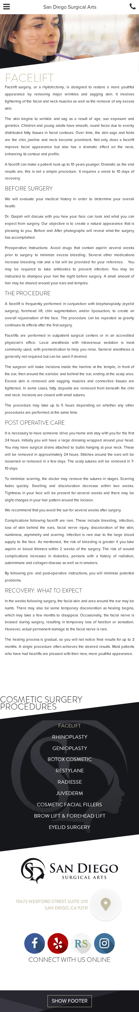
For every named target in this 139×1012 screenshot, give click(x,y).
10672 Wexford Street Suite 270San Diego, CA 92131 (52, 904)
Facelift (69, 726)
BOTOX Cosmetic (70, 759)
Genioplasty (69, 748)
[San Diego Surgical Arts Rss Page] (81, 943)
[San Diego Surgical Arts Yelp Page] (58, 943)
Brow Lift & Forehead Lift (69, 816)
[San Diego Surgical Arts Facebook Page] (34, 943)
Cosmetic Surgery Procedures (41, 703)
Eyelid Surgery (69, 827)
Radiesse (70, 782)
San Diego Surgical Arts (69, 7)
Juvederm (69, 793)
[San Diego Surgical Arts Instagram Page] (104, 943)
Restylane (70, 771)
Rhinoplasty (69, 737)
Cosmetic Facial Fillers (69, 805)
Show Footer (70, 1001)
